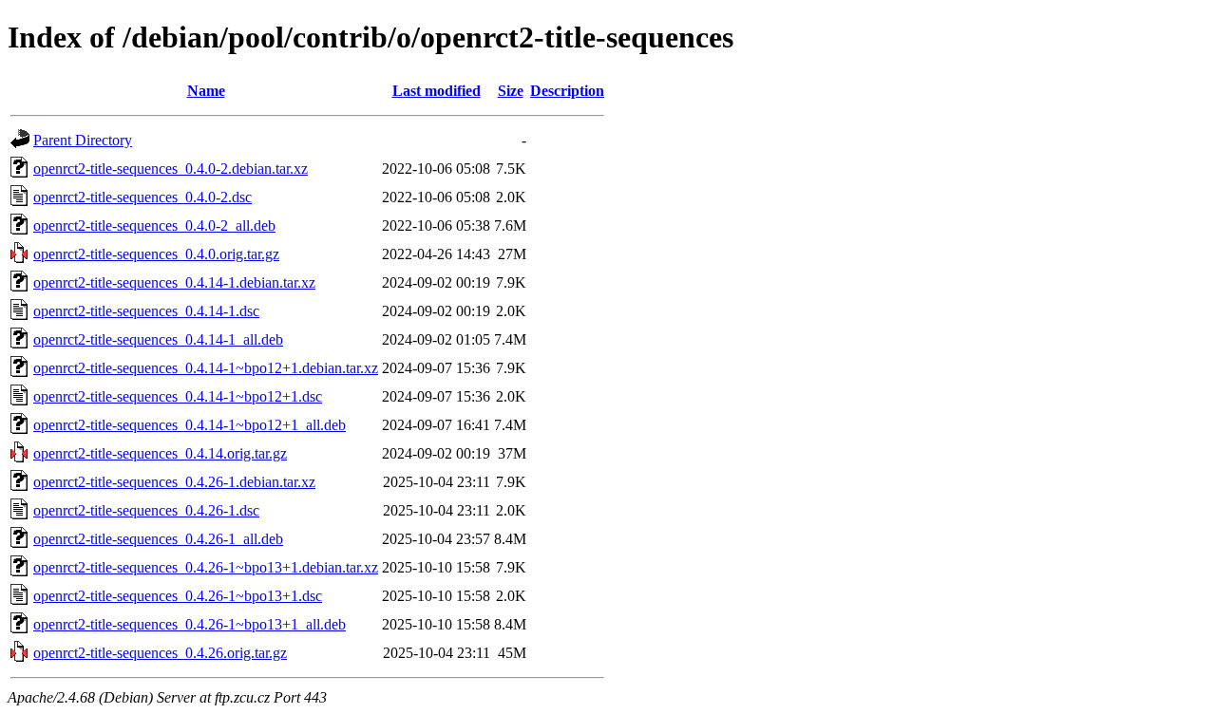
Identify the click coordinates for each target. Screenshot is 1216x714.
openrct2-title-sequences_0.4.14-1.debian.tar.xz (174, 282)
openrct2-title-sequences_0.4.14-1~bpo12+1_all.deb (189, 425)
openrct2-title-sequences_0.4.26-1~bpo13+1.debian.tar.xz (205, 567)
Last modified (436, 91)
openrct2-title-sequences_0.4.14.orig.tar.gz (160, 453)
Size (510, 91)
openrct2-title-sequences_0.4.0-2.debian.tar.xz (170, 168)
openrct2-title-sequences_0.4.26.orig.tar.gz (160, 653)
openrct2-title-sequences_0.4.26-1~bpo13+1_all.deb (189, 624)
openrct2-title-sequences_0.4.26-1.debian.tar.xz (174, 482)
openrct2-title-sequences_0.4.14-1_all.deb (158, 339)
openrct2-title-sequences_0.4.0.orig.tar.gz (156, 254)
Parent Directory (82, 140)
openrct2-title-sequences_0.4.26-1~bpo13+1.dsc (177, 596)
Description (567, 91)
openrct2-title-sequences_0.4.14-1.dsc (146, 311)
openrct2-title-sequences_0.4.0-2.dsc (142, 197)
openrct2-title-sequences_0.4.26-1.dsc (146, 510)
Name (206, 91)
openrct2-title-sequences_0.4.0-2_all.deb (154, 225)
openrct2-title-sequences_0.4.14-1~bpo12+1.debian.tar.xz (205, 368)
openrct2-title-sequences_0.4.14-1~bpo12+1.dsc (177, 396)
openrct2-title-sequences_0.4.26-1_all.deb (158, 539)
